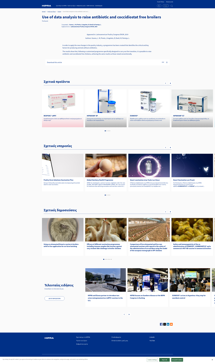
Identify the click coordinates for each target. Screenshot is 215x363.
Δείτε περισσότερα (54, 298)
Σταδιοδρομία (98, 5)
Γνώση (59, 11)
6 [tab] (111, 259)
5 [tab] (109, 259)
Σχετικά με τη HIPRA (61, 5)
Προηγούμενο (165, 83)
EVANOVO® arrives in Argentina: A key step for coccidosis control (189, 296)
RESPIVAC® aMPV (50, 116)
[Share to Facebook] (161, 324)
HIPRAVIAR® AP (92, 116)
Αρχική (44, 11)
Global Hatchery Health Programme (100, 180)
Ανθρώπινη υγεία (81, 5)
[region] (107, 360)
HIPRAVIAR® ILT (178, 116)
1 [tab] (105, 130)
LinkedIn (152, 337)
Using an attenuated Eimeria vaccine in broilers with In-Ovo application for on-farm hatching (61, 245)
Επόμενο (170, 83)
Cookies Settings (152, 360)
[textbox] (166, 5)
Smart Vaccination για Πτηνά (184, 180)
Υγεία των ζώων (71, 5)
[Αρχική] (48, 5)
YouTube (152, 341)
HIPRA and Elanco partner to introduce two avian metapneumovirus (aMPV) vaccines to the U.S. (105, 298)
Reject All (164, 360)
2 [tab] (105, 259)
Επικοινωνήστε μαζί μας (120, 341)
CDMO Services (90, 5)
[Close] (212, 360)
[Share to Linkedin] (168, 324)
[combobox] (159, 5)
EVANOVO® (134, 116)
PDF (163, 62)
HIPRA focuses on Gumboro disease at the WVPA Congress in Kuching (147, 296)
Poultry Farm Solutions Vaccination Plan (58, 180)
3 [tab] (106, 259)
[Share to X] (164, 324)
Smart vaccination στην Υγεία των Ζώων (145, 180)
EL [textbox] (159, 6)
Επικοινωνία (169, 2)
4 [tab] (108, 259)
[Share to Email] (171, 324)
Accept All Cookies (177, 360)
